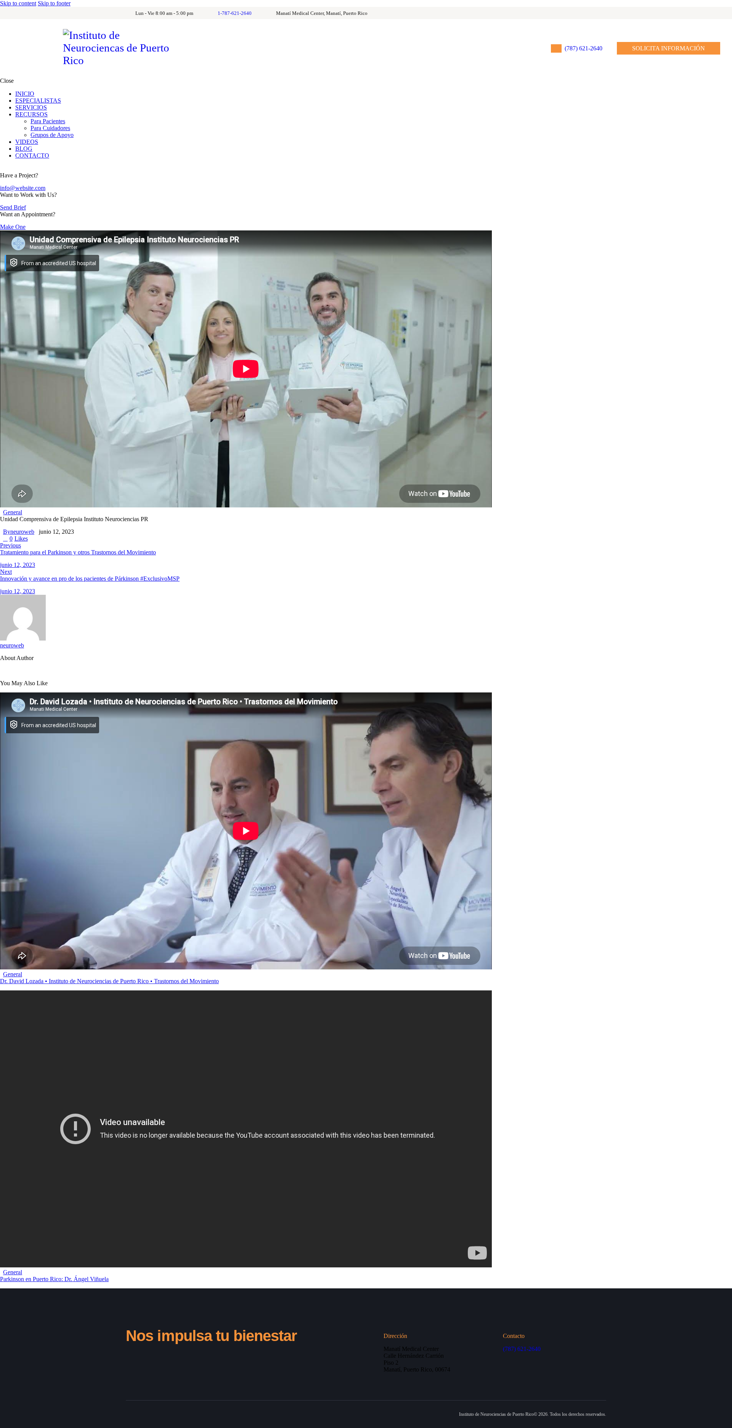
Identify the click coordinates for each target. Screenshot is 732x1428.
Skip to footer (54, 3)
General (12, 512)
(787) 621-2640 (522, 1349)
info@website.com (22, 188)
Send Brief (13, 207)
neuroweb (12, 645)
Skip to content (18, 3)
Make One (13, 227)
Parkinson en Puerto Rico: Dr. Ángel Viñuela (54, 1279)
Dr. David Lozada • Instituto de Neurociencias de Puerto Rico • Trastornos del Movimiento (109, 981)
